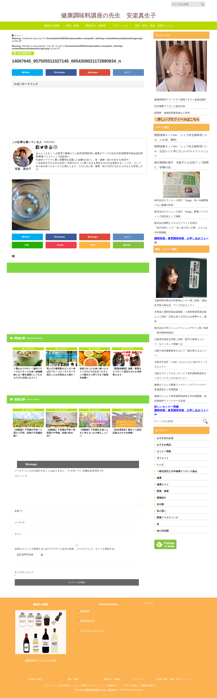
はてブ (127, 72)
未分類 (160, 504)
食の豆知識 (163, 530)
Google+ (94, 72)
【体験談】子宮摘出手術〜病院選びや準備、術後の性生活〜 (61, 432)
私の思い (161, 510)
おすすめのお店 (165, 438)
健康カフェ (163, 484)
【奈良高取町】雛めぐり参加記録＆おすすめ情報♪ (127, 431)
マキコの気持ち (131, 685)
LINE (26, 245)
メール (20, 522)
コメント (21, 475)
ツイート (148, 602)
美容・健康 (72, 25)
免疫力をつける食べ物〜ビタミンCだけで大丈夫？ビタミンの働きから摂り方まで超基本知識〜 (94, 373)
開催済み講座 (148, 685)
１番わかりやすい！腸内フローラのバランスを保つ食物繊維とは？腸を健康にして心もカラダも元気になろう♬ (28, 373)
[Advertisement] (41, 113)
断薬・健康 (163, 491)
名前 (18, 510)
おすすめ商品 (164, 444)
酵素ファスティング (167, 517)
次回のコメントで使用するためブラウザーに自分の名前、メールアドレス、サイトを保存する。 (66, 548)
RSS (94, 245)
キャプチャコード (24, 572)
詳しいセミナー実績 (166, 406)
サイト (18, 534)
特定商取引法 (87, 620)
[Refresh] (42, 554)
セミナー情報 (164, 451)
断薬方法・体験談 (96, 25)
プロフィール (120, 25)
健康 (159, 477)
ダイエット (163, 458)
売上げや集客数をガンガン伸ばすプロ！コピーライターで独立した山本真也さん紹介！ (61, 371)
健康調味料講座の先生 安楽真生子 (108, 15)
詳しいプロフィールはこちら (179, 119)
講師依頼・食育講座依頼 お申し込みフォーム (181, 240)
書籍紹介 (161, 497)
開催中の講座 (51, 25)
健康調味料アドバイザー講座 (40, 660)
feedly (128, 245)
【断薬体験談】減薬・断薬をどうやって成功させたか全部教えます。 (127, 371)
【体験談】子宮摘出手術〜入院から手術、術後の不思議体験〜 (28, 432)
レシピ (160, 464)
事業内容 (85, 611)
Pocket (60, 245)
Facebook (60, 72)
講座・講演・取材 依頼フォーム (154, 25)
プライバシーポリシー (92, 630)
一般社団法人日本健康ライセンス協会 (177, 471)
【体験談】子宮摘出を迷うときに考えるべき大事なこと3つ (94, 432)
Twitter (27, 72)
